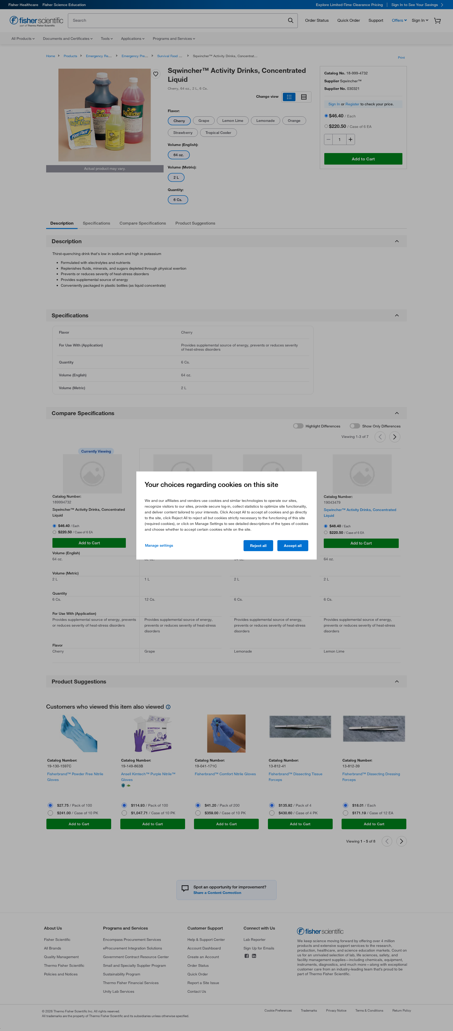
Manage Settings (159, 545)
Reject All (258, 545)
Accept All (293, 545)
